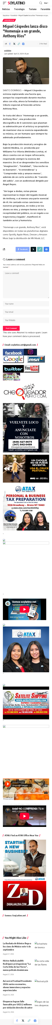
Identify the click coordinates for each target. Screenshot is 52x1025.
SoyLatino (16, 3)
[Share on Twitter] (14, 43)
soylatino (7, 50)
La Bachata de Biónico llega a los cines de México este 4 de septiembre (17, 946)
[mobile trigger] (5, 3)
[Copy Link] (19, 43)
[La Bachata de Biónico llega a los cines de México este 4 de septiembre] (42, 946)
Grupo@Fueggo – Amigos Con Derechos (27, 804)
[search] (41, 3)
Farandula (9, 20)
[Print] (23, 43)
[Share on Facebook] (10, 43)
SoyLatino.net (7, 804)
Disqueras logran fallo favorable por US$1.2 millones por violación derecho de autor (17, 1004)
